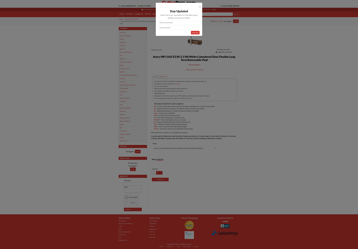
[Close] (200, 7)
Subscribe (195, 32)
